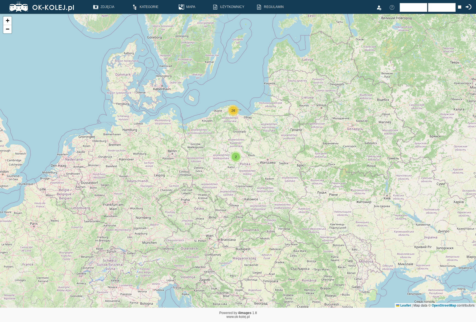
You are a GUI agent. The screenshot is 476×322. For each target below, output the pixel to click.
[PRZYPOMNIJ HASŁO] (391, 7)
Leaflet (405, 305)
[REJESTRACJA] (378, 7)
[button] (235, 156)
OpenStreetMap (444, 305)
